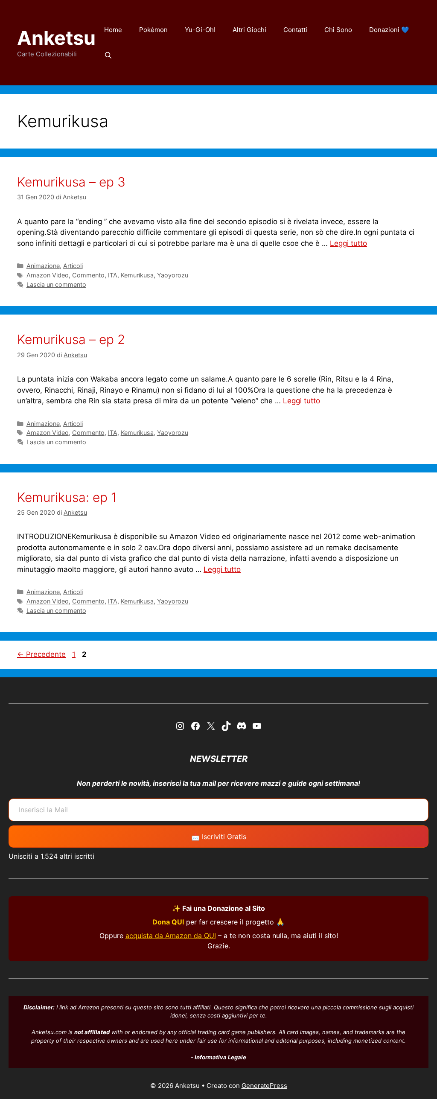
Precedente (41, 654)
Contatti (295, 30)
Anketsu (56, 38)
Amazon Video (47, 275)
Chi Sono (338, 30)
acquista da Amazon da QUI (170, 935)
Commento (88, 275)
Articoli (73, 265)
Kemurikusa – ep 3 (71, 181)
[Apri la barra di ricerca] (108, 55)
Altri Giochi (249, 30)
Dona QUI (168, 922)
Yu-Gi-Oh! (200, 30)
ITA (112, 275)
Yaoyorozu (172, 275)
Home (113, 30)
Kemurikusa (137, 275)
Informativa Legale (220, 1057)
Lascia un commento (56, 284)
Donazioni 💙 (389, 30)
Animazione (43, 265)
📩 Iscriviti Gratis (218, 836)
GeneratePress (264, 1086)
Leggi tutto (348, 243)
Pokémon (153, 30)
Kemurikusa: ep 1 (67, 497)
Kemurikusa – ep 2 (71, 339)
